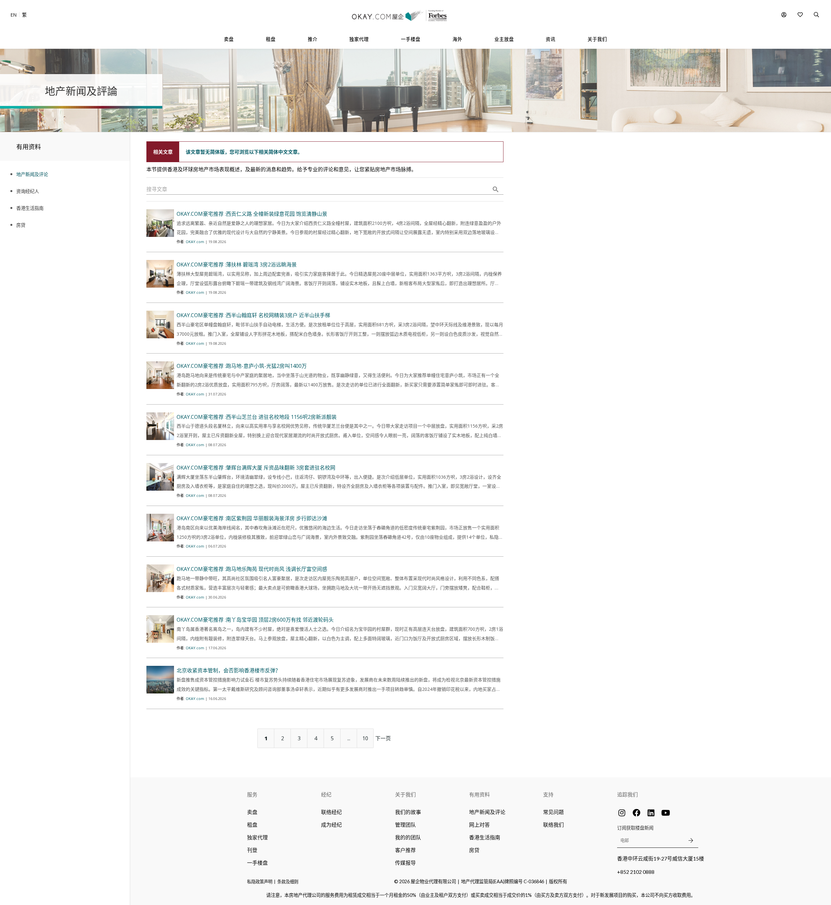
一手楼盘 (257, 863)
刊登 (252, 850)
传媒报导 (405, 863)
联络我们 (553, 824)
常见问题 (553, 812)
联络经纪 (331, 812)
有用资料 (479, 794)
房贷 (474, 850)
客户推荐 (405, 850)
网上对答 (479, 824)
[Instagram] (622, 813)
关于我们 (405, 794)
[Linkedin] (651, 813)
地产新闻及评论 (487, 812)
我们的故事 (408, 812)
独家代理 (257, 837)
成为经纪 (331, 824)
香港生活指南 (484, 837)
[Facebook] (636, 813)
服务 (252, 794)
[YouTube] (666, 813)
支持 (548, 794)
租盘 (252, 824)
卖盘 (252, 812)
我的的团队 (408, 837)
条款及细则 (287, 881)
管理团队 (405, 824)
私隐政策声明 (259, 881)
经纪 (326, 794)
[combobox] (324, 189)
